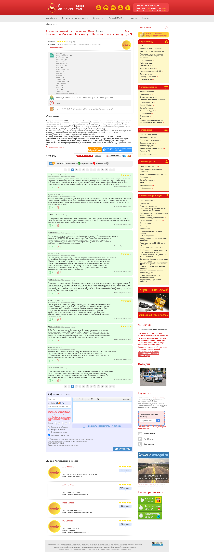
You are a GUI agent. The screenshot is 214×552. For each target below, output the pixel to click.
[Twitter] (125, 156)
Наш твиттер (149, 444)
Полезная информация (150, 196)
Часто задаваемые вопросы (151, 169)
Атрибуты (143, 226)
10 (106, 170)
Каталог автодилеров (148, 135)
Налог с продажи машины (150, 247)
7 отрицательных (83, 44)
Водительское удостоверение (152, 218)
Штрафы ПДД (146, 41)
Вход (127, 31)
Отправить (124, 449)
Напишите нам (150, 434)
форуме (163, 329)
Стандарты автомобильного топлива (151, 232)
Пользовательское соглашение (110, 549)
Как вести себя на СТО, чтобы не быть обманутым (153, 255)
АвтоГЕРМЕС (68, 485)
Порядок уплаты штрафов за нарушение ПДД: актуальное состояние (151, 55)
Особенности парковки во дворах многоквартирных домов (153, 251)
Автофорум (51, 18)
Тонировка (144, 172)
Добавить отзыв (56, 47)
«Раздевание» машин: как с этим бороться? (153, 239)
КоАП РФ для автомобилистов (152, 51)
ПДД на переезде (147, 236)
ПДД (141, 46)
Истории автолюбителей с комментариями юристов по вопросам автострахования (151, 120)
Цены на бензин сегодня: (147, 5)
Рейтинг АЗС (145, 203)
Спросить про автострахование (152, 100)
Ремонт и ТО (145, 151)
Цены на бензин (146, 201)
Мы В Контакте (150, 439)
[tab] (51, 163)
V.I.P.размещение (96, 150)
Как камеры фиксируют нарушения (154, 259)
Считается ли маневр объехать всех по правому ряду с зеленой (153, 348)
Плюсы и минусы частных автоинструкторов (150, 276)
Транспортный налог (148, 166)
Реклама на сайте (126, 549)
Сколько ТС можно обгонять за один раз (152, 267)
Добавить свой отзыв (84, 156)
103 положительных (68, 44)
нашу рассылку (158, 398)
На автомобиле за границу (150, 220)
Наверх (98, 156)
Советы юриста (147, 161)
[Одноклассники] (128, 156)
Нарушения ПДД (146, 66)
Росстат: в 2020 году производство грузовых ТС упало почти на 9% (154, 263)
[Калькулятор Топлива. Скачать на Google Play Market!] (150, 519)
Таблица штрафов (147, 63)
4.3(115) (71, 42)
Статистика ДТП (146, 102)
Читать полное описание (56, 147)
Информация (145, 188)
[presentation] (51, 163)
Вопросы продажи (147, 146)
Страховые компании (148, 97)
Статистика (144, 116)
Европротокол (145, 94)
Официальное (145, 223)
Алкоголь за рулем (147, 68)
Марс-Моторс (68, 503)
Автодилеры (145, 130)
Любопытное (145, 229)
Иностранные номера (148, 206)
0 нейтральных (96, 44)
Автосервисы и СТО (148, 137)
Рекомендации (146, 185)
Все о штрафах (146, 60)
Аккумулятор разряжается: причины (150, 280)
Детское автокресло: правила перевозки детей (152, 272)
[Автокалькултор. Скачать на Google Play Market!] (150, 511)
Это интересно (146, 79)
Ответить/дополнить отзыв (122, 186)
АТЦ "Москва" (68, 467)
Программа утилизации (149, 140)
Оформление (145, 113)
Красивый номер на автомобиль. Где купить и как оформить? (153, 209)
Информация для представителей (119, 149)
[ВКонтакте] (122, 156)
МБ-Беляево (67, 521)
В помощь (144, 183)
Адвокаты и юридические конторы (153, 174)
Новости (133, 18)
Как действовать (146, 108)
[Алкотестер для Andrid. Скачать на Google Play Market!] (150, 503)
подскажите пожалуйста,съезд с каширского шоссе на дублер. (151, 344)
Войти (53, 403)
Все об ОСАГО (146, 105)
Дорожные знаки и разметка (151, 49)
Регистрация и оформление (151, 148)
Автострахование (148, 87)
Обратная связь (94, 549)
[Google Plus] (130, 156)
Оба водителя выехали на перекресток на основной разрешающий (148, 354)
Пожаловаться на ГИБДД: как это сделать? (153, 244)
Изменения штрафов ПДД (150, 71)
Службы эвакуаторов (148, 154)
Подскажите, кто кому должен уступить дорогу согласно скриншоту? (153, 334)
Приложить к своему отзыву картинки (103, 426)
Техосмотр (144, 177)
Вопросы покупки (147, 143)
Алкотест (146, 18)
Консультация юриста (147, 484)
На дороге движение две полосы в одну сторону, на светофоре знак (152, 339)
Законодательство (147, 74)
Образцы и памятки (148, 77)
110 (58, 44)
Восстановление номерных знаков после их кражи (154, 214)
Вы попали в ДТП (147, 111)
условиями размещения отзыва (68, 445)
